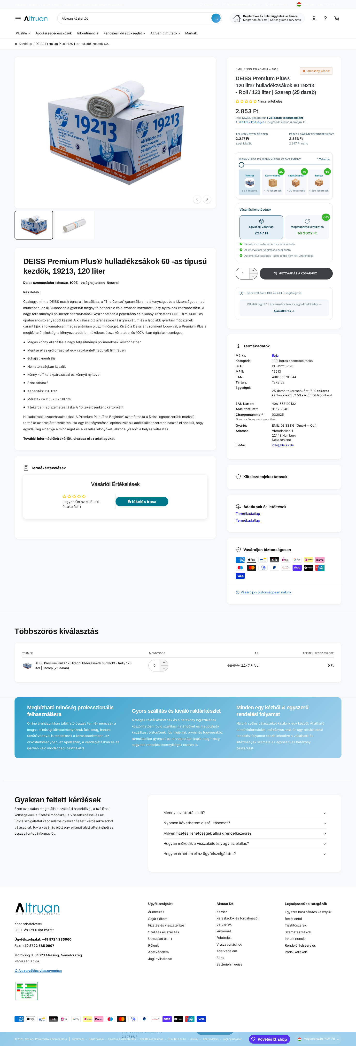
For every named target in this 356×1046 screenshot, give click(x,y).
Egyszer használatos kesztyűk (308, 912)
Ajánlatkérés (282, 311)
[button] (18, 18)
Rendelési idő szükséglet (122, 33)
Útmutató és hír (160, 939)
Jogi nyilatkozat (160, 959)
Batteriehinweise (229, 964)
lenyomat (224, 931)
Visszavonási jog (229, 944)
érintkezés (156, 912)
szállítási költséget (251, 122)
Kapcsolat (211, 4)
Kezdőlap (25, 44)
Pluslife (21, 33)
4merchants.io (58, 1039)
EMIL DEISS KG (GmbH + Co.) (257, 69)
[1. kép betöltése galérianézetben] (34, 225)
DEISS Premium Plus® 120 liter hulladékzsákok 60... (73, 44)
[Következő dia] (207, 199)
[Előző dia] (197, 199)
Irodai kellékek (296, 952)
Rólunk (153, 945)
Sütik (220, 958)
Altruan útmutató (163, 33)
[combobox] (139, 18)
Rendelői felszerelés (300, 945)
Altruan (29, 1039)
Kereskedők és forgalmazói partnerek (237, 921)
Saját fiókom (158, 919)
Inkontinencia (295, 939)
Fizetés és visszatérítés (166, 925)
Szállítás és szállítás (163, 932)
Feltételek (224, 938)
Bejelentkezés (279, 4)
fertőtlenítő (293, 919)
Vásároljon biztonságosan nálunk (266, 592)
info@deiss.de (283, 445)
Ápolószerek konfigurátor (243, 4)
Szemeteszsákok (298, 932)
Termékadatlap (248, 513)
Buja (275, 355)
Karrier (222, 912)
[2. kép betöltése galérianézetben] (74, 225)
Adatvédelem (158, 952)
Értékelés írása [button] (142, 501)
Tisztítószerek (295, 925)
